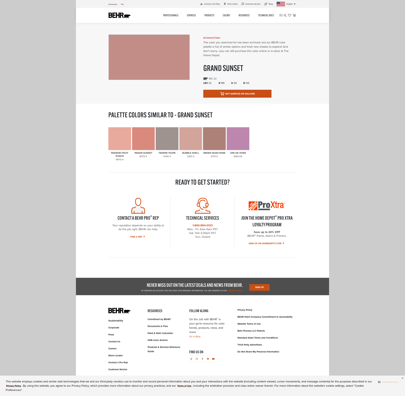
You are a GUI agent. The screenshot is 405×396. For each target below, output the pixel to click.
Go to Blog (194, 336)
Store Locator (115, 355)
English (292, 4)
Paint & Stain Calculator (160, 333)
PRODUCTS (209, 15)
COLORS (226, 15)
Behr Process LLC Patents (251, 331)
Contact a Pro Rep (210, 4)
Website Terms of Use (249, 324)
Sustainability (115, 320)
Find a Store (231, 4)
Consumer (112, 4)
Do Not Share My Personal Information (258, 351)
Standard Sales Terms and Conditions (257, 337)
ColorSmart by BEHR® (159, 319)
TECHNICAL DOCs (266, 15)
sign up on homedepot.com (265, 243)
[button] (388, 381)
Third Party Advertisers (249, 344)
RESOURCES (244, 15)
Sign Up (259, 287)
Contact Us (114, 341)
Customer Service (251, 4)
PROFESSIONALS (170, 15)
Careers (112, 348)
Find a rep (136, 237)
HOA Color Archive (158, 340)
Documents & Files (158, 326)
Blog (268, 3)
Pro (122, 4)
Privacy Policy (235, 290)
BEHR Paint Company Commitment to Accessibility (265, 317)
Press (111, 334)
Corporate (113, 327)
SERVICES (191, 15)
